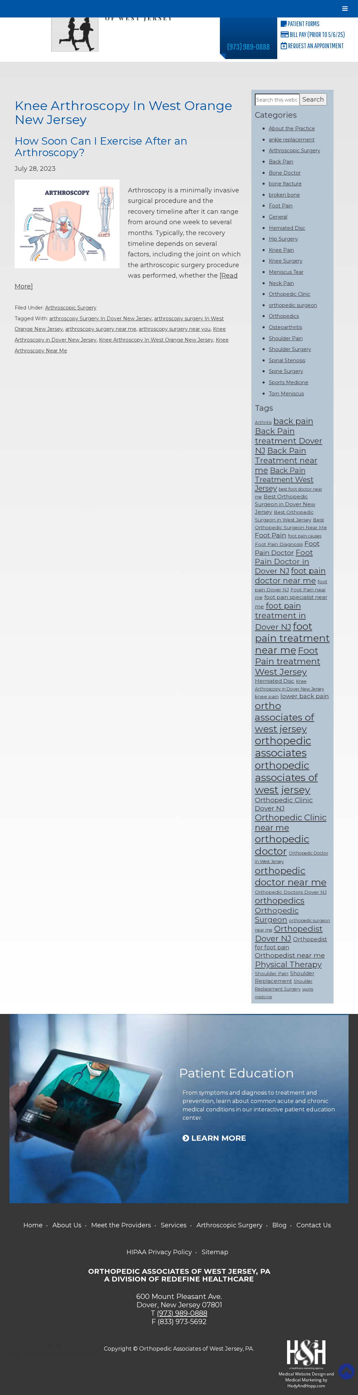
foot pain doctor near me (290, 575)
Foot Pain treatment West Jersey (287, 661)
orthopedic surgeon (293, 305)
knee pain (267, 696)
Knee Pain (281, 250)
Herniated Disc (287, 228)
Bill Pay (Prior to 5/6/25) (317, 34)
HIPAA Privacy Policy (159, 1252)
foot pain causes (304, 536)
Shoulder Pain (286, 338)
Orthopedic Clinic (289, 294)
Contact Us (313, 1225)
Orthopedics (284, 316)
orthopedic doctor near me (291, 876)
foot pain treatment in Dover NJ (280, 616)
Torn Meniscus (286, 393)
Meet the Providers (121, 1225)
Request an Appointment (315, 46)
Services (174, 1225)
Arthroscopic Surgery (70, 308)
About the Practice (292, 128)
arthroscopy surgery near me (100, 329)
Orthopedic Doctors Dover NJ (291, 892)
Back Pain (281, 162)
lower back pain (304, 696)
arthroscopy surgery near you (174, 329)
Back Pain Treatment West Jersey (284, 479)
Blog (279, 1225)
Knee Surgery (285, 261)
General (278, 217)
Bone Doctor (285, 173)
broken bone (284, 195)
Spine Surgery (286, 371)
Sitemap (215, 1252)
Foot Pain (281, 206)
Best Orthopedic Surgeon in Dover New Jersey (285, 504)
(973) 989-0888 (248, 46)
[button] (346, 1371)
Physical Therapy (288, 964)
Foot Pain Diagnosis (279, 544)
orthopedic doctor (282, 845)
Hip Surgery (283, 239)
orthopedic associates (283, 747)
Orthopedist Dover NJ (289, 933)
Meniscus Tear (286, 272)
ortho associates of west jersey (284, 717)
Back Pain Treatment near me (286, 460)
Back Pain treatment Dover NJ (288, 440)
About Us (66, 1225)
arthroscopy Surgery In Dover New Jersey (100, 318)
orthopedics (280, 901)
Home (33, 1225)
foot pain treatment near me (292, 638)
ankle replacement (292, 140)
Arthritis (263, 422)
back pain (293, 421)
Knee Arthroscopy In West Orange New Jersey (156, 340)
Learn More (217, 1138)
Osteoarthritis (285, 327)
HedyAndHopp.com (306, 1386)
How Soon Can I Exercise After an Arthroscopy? (101, 146)
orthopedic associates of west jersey (286, 777)
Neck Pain (281, 283)
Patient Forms (303, 24)
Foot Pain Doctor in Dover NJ (284, 561)
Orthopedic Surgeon (277, 915)
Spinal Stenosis (287, 360)
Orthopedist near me (290, 955)
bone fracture (285, 184)
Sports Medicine (288, 382)
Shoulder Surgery (290, 349)
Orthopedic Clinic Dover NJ (284, 804)
